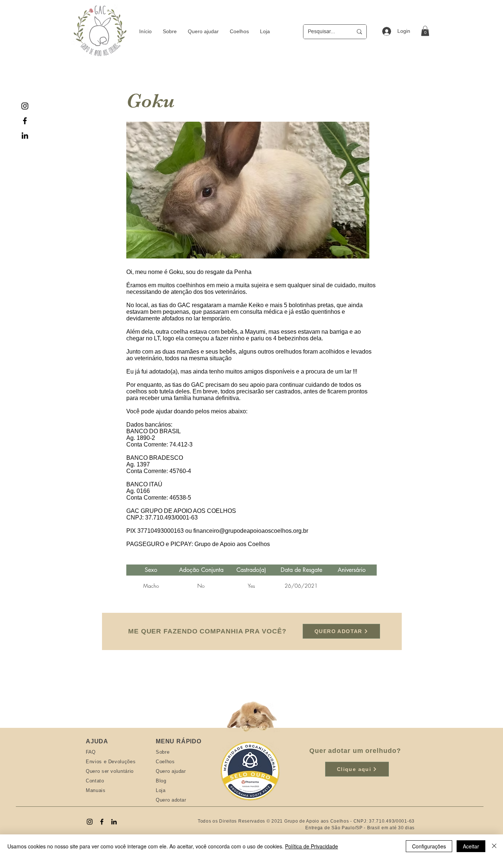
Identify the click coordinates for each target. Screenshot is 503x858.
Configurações (429, 846)
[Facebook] (24, 120)
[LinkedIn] (24, 135)
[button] (425, 31)
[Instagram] (24, 106)
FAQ (90, 752)
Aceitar (471, 846)
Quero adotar (171, 800)
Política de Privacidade (311, 846)
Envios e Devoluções (111, 761)
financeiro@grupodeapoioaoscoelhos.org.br (250, 531)
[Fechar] (494, 846)
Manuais (96, 790)
